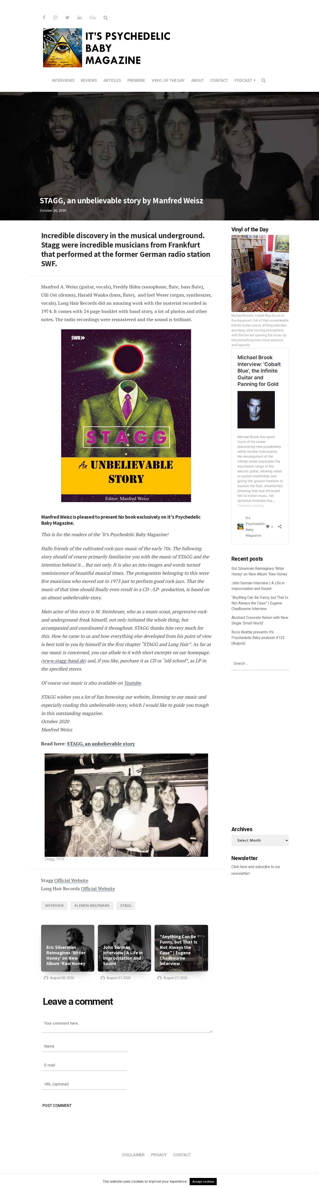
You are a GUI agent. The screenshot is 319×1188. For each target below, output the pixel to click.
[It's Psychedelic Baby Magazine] (159, 47)
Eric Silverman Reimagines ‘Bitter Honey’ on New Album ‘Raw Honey (65, 955)
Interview (54, 905)
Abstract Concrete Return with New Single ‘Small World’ (259, 620)
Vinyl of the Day (168, 80)
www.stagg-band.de (64, 660)
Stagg (125, 905)
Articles (112, 80)
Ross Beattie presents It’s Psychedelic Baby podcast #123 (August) (258, 637)
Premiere (136, 80)
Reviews (89, 80)
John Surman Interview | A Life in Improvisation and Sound (123, 955)
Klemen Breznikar (91, 905)
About (197, 80)
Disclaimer (133, 1155)
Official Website (71, 880)
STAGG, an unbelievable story (101, 743)
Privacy (159, 1155)
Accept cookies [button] (203, 1181)
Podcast (243, 80)
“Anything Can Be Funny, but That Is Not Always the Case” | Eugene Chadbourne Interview (178, 950)
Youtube (132, 683)
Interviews (63, 80)
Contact (219, 80)
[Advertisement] (260, 747)
